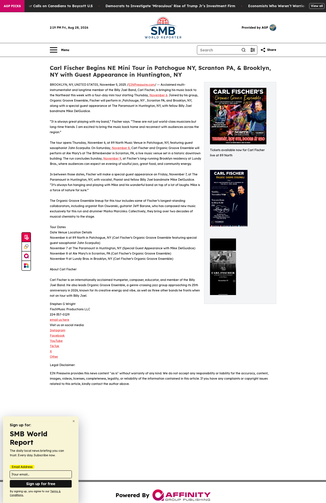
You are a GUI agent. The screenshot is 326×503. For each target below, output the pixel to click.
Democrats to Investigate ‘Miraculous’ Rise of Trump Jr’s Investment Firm (170, 6)
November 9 (112, 158)
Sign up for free (40, 483)
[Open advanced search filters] (252, 50)
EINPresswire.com (141, 84)
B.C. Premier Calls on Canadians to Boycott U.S (52, 6)
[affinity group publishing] (26, 256)
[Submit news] (26, 237)
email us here (59, 320)
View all (317, 6)
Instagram (57, 330)
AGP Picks (12, 6)
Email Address (22, 467)
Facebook (57, 335)
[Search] (243, 50)
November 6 (158, 95)
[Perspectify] (26, 247)
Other (54, 357)
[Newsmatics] (26, 265)
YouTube (56, 341)
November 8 (121, 148)
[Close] (73, 421)
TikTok (54, 346)
